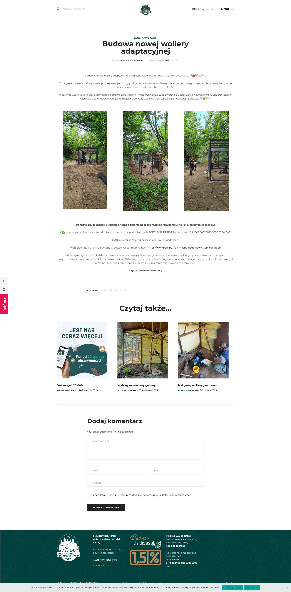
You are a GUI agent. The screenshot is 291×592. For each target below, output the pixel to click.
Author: (115, 60)
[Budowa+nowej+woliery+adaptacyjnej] (116, 291)
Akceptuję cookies (232, 587)
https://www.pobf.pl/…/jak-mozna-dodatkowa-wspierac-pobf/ (184, 247)
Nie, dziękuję (252, 587)
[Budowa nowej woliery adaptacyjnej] (100, 291)
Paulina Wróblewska (132, 60)
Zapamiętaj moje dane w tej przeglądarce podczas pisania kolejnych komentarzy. (141, 495)
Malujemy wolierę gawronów (197, 385)
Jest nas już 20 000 (70, 385)
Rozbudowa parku (145, 38)
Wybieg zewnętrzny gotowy (136, 385)
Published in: (157, 60)
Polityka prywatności (210, 587)
